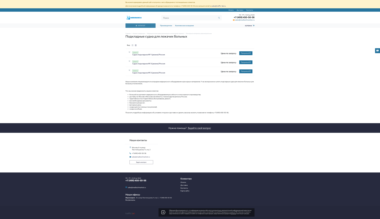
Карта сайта (184, 191)
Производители (166, 25)
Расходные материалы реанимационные (199, 33)
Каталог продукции (139, 33)
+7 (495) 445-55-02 (188, 6)
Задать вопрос (141, 162)
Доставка (240, 10)
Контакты (249, 10)
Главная (128, 33)
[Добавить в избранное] (129, 52)
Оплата (231, 10)
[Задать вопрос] (377, 50)
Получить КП (246, 53)
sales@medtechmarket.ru (245, 20)
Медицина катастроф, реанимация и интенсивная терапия (165, 33)
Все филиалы (130, 200)
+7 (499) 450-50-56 (244, 17)
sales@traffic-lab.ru (219, 6)
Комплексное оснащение (184, 25)
